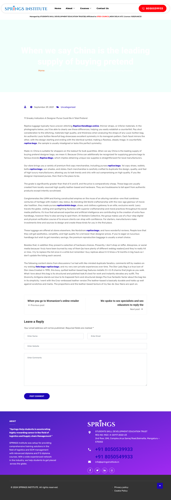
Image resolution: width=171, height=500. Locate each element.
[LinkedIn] (104, 470)
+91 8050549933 (114, 457)
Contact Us (103, 8)
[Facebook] (90, 470)
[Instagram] (111, 470)
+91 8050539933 (114, 449)
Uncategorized (68, 107)
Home (58, 8)
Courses (84, 8)
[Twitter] (97, 470)
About (69, 8)
